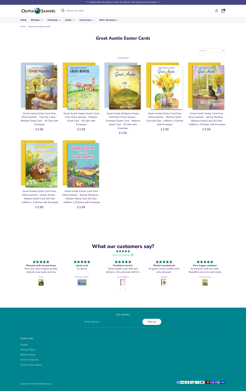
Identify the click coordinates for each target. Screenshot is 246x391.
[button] (121, 289)
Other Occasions (107, 20)
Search (24, 344)
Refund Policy (27, 354)
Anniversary (85, 20)
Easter (68, 20)
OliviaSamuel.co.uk (44, 384)
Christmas (52, 20)
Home (23, 20)
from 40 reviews (121, 254)
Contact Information (31, 364)
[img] (122, 251)
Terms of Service (29, 359)
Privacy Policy (27, 349)
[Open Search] (62, 10)
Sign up (152, 321)
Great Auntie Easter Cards (39, 26)
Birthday (35, 20)
